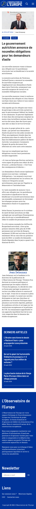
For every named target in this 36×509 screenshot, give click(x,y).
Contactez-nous (13, 497)
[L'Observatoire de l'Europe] (12, 4)
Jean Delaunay (20, 32)
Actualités (6, 38)
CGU (3, 497)
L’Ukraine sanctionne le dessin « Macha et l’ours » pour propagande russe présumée (16, 340)
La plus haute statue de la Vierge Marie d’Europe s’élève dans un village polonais (17, 376)
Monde (14, 38)
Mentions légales (25, 494)
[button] (27, 4)
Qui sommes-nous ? (9, 494)
